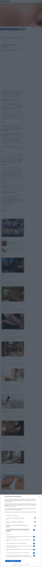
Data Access (21, 564)
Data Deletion (14, 564)
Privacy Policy (27, 564)
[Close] (40, 497)
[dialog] (21, 531)
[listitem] (21, 515)
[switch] (34, 518)
